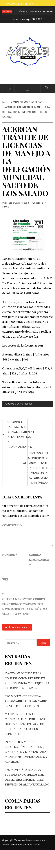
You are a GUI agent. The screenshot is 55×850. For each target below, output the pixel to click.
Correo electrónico (36, 559)
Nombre (9, 554)
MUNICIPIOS (26, 404)
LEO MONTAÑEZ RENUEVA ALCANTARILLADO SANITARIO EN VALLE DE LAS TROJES (26, 701)
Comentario (12, 525)
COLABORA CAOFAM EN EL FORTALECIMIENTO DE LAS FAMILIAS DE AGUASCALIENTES (20, 434)
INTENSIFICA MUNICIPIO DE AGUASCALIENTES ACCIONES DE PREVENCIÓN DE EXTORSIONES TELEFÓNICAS (35, 467)
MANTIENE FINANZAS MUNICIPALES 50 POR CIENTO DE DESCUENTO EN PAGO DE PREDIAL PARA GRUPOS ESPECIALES (25, 724)
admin (5, 207)
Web (5, 579)
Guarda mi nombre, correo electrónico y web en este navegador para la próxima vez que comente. (24, 606)
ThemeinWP (16, 844)
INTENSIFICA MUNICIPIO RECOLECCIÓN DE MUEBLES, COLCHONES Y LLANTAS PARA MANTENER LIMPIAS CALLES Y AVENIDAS (26, 751)
